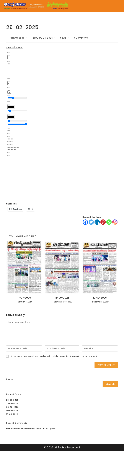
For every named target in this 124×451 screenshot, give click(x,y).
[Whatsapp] (109, 222)
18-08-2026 (12, 414)
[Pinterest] (103, 222)
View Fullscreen (14, 47)
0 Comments (81, 37)
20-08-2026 (12, 407)
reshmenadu (17, 37)
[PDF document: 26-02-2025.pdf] (62, 125)
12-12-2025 (100, 297)
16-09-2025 (62, 297)
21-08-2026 (12, 403)
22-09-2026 (12, 400)
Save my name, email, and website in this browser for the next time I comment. (54, 356)
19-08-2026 (12, 410)
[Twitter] (91, 222)
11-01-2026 (24, 297)
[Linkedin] (97, 222)
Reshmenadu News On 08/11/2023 (39, 428)
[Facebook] (85, 222)
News (63, 37)
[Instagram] (114, 222)
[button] (98, 6)
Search (10, 379)
